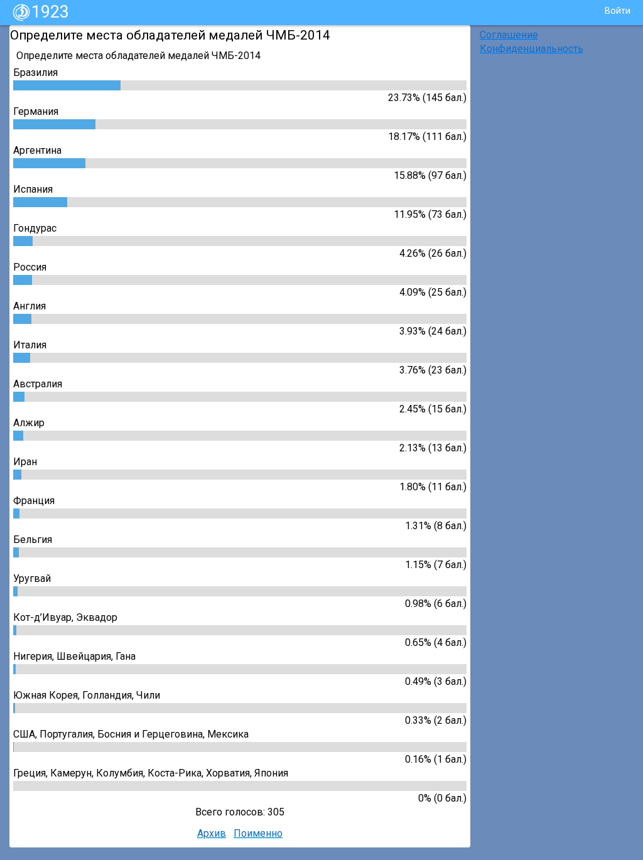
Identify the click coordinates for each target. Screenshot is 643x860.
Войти (617, 11)
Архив (211, 833)
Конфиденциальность (531, 49)
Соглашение (509, 35)
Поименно (258, 833)
